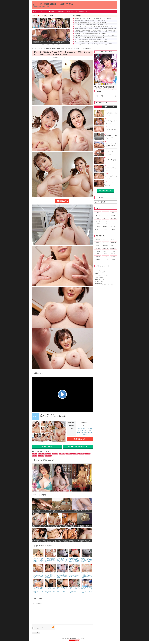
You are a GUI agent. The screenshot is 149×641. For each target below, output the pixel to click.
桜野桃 (97, 242)
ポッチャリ (105, 226)
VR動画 (40, 453)
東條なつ (88, 453)
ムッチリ (98, 226)
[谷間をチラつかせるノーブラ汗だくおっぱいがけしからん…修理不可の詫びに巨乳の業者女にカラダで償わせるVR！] (50, 586)
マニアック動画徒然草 (100, 272)
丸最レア (106, 251)
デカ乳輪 (106, 221)
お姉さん (34, 453)
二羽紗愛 (113, 251)
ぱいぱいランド (98, 283)
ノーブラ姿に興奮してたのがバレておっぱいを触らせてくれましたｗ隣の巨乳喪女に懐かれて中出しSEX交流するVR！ (38, 590)
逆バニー (113, 226)
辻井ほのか (48, 455)
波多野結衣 (105, 245)
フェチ (45, 453)
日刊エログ (97, 270)
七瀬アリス (79, 428)
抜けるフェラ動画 (99, 281)
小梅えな (113, 245)
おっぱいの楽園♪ (99, 277)
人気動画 (43, 11)
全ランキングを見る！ (106, 190)
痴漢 (106, 229)
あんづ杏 (98, 248)
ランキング (52, 11)
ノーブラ (106, 223)
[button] (42, 44)
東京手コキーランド (99, 279)
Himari (97, 245)
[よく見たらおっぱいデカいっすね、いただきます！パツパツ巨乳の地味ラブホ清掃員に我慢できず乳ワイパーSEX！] (74, 586)
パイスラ (113, 223)
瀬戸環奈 (106, 253)
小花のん (98, 251)
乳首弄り (106, 218)
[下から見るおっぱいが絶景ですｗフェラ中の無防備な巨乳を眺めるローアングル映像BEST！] (50, 557)
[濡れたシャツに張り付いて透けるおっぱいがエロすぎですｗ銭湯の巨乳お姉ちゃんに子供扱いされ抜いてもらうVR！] (86, 571)
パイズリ (98, 215)
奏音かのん (86, 430)
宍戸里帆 (113, 240)
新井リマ (85, 428)
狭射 (98, 218)
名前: (33, 603)
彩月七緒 (106, 240)
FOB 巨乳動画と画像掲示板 (101, 275)
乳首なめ (113, 215)
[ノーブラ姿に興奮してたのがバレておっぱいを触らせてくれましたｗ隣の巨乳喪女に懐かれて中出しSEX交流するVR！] (38, 586)
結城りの (80, 430)
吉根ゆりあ (105, 248)
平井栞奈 (89, 432)
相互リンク (61, 11)
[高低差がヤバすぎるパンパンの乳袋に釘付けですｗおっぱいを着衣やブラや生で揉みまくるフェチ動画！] (86, 557)
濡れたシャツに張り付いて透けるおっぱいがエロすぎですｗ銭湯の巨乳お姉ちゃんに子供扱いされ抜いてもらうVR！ (86, 575)
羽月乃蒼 (98, 240)
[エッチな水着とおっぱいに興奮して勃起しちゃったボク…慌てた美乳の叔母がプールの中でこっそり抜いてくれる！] (86, 586)
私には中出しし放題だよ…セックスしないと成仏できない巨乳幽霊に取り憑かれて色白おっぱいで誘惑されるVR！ (62, 575)
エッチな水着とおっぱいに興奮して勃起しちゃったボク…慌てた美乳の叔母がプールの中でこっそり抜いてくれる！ (86, 590)
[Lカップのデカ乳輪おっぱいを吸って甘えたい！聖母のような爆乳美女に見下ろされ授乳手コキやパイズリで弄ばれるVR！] (50, 571)
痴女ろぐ (97, 273)
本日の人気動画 (47, 446)
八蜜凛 (113, 259)
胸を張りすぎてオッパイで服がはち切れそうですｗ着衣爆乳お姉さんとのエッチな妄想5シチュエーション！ (62, 560)
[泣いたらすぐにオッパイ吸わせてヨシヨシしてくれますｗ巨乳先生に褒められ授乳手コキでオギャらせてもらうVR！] (38, 571)
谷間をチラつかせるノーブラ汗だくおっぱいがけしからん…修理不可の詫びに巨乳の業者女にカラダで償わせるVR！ (50, 590)
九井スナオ (113, 242)
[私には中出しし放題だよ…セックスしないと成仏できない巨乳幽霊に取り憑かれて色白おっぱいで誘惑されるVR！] (62, 571)
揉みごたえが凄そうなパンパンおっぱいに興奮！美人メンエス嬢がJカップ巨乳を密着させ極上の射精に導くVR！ (74, 560)
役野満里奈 (97, 259)
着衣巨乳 (98, 221)
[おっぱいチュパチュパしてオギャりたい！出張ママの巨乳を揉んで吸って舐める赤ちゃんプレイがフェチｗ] (38, 557)
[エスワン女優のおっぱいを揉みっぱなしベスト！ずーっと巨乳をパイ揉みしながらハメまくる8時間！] (74, 571)
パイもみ (106, 215)
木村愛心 (98, 253)
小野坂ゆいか (113, 248)
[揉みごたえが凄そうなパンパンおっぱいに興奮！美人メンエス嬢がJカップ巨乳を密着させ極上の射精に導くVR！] (74, 557)
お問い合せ (70, 11)
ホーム (35, 11)
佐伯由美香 (84, 434)
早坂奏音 (113, 253)
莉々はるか (113, 256)
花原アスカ (83, 432)
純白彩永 (98, 256)
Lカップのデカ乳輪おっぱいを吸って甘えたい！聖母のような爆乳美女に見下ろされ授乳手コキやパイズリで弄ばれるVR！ (50, 575)
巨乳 (98, 212)
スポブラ (98, 223)
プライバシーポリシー (82, 11)
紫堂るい (106, 259)
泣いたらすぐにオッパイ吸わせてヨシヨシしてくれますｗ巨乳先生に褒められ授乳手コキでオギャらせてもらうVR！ (38, 575)
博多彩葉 (106, 242)
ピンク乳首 (113, 221)
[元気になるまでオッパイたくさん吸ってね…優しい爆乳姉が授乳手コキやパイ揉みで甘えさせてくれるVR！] (62, 586)
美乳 (50, 453)
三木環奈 (106, 256)
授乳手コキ (113, 218)
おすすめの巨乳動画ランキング (78, 446)
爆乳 (113, 212)
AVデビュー (97, 229)
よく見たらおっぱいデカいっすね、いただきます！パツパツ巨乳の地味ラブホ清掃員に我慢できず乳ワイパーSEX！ (74, 590)
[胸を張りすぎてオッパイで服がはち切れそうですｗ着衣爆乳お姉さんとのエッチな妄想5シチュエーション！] (62, 557)
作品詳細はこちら (62, 201)
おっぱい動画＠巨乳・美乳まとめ (53, 4)
